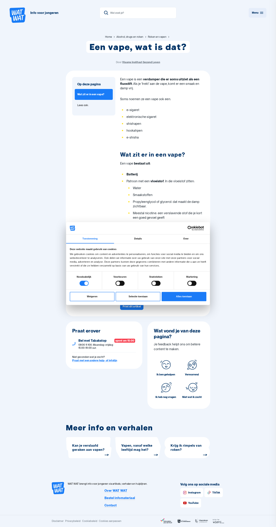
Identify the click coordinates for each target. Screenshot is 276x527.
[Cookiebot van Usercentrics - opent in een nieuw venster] (192, 228)
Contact (110, 505)
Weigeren (92, 296)
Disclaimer (58, 521)
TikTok (216, 492)
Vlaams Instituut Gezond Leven (141, 62)
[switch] (120, 283)
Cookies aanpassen (110, 521)
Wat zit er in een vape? (90, 94)
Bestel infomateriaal (119, 498)
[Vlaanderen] (201, 521)
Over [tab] (186, 238)
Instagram (194, 492)
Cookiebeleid (89, 521)
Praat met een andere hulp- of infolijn (94, 360)
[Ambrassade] (184, 521)
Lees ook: (82, 105)
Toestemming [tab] (90, 238)
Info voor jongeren (44, 13)
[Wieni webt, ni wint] (218, 521)
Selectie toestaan (138, 296)
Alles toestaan (184, 296)
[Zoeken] (138, 12)
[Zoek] (106, 13)
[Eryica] (166, 521)
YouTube (193, 502)
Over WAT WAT (115, 490)
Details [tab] (138, 238)
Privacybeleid (72, 521)
